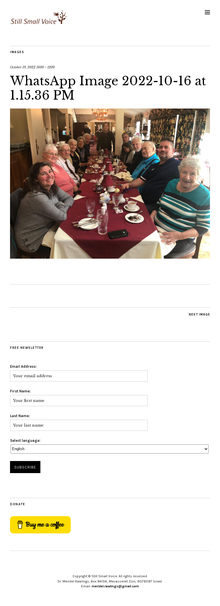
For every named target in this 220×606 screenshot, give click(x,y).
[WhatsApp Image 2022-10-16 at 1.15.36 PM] (110, 257)
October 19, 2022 (23, 67)
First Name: (20, 391)
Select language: (25, 440)
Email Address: (23, 366)
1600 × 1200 (45, 67)
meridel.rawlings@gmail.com (115, 586)
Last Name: (20, 416)
